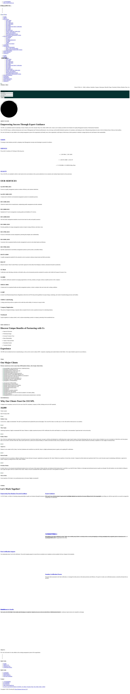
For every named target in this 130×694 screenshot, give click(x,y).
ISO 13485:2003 (9, 23)
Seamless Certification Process (53, 574)
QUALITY (4, 171)
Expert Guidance (50, 493)
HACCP (8, 38)
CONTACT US (6, 666)
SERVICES (4, 148)
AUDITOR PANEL (7, 51)
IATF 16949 (8, 20)
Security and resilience (11, 32)
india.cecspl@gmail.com (8, 2)
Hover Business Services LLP (21, 689)
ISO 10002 (8, 21)
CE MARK (8, 37)
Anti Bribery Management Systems (13, 35)
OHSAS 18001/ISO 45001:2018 (13, 31)
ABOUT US (6, 665)
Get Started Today (50, 534)
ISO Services (6, 19)
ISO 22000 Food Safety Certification (14, 26)
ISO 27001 (8, 27)
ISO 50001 (8, 29)
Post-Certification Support (8, 551)
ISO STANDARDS (10, 47)
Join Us (3, 609)
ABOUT (5, 18)
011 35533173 (6, 684)
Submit (2, 97)
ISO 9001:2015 (9, 30)
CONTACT (5, 53)
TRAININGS (6, 46)
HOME (4, 16)
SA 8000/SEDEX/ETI (11, 40)
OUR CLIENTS (6, 52)
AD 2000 (8, 41)
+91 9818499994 (7, 1)
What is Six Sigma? (10, 43)
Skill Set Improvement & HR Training (14, 49)
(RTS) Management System (12, 33)
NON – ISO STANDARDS (12, 48)
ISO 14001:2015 (9, 24)
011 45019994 (6, 682)
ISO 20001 (8, 25)
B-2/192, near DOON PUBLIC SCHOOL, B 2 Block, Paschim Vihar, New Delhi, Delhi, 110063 (24, 686)
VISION (3, 139)
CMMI (7, 42)
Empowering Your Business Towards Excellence (14, 493)
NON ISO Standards (7, 36)
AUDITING (6, 44)
